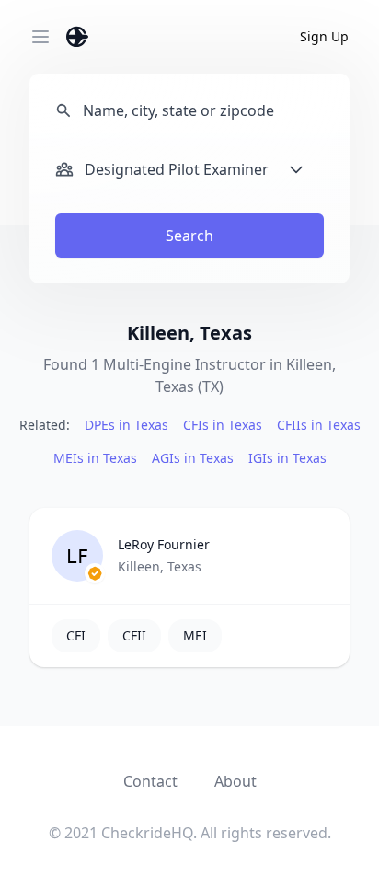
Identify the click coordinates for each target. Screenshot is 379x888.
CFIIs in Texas (319, 424)
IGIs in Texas (287, 458)
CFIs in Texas (222, 424)
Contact (150, 781)
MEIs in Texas (95, 458)
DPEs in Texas (126, 424)
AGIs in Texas (193, 458)
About (235, 781)
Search (189, 235)
